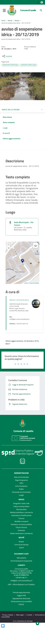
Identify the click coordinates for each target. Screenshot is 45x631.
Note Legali (20, 615)
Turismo (21, 518)
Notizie (17, 20)
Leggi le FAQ (21, 595)
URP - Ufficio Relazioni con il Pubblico (21, 584)
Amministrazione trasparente (21, 560)
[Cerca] (41, 10)
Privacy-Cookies (7, 615)
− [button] (8, 248)
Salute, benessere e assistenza (21, 533)
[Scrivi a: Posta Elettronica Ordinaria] (21, 582)
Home (3, 20)
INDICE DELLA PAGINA (11, 109)
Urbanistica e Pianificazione (21, 515)
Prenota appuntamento (21, 592)
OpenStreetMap (34, 283)
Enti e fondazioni (21, 486)
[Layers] (35, 245)
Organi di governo (21, 480)
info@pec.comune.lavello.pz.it (21, 580)
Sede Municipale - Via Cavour (23, 224)
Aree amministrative (21, 477)
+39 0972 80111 (21, 577)
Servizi (21, 499)
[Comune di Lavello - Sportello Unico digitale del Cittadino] (11, 10)
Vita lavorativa (21, 509)
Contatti (21, 565)
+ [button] (8, 244)
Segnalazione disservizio (21, 598)
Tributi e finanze (21, 527)
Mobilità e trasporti (21, 521)
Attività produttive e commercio (21, 512)
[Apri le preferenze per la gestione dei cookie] (4, 627)
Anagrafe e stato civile (21, 503)
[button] (42, 2)
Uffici (21, 483)
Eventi (21, 547)
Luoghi (21, 495)
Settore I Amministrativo (19, 299)
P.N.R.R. (21, 604)
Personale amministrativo (21, 492)
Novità (10, 20)
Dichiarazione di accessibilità (21, 601)
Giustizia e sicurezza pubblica (21, 524)
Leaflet (26, 283)
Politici (21, 489)
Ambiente (21, 530)
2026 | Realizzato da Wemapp (23, 621)
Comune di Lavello (28, 10)
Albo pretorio (21, 557)
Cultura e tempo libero (21, 506)
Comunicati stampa (21, 544)
